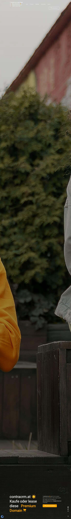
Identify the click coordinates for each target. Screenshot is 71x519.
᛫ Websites (37, 4)
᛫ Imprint (48, 4)
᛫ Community (42, 4)
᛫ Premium (31, 4)
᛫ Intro (26, 4)
